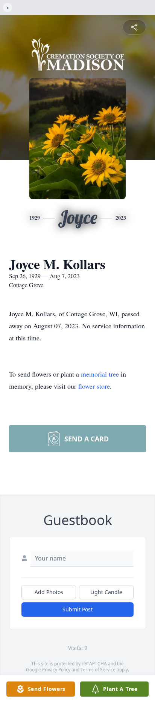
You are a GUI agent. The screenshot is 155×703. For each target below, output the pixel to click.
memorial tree (100, 373)
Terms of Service (98, 669)
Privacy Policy (56, 669)
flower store (94, 386)
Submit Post (77, 609)
